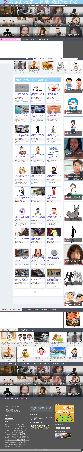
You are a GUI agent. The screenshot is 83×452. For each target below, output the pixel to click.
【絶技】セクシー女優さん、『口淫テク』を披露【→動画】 (54, 115)
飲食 (43, 161)
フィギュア (24, 223)
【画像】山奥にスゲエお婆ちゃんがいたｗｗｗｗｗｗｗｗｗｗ (38, 156)
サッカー (50, 100)
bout (23, 5)
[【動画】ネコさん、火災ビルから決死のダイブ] (22, 170)
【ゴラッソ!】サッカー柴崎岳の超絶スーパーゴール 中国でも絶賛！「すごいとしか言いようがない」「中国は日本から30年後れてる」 (22, 279)
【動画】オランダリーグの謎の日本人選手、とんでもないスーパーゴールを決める (54, 135)
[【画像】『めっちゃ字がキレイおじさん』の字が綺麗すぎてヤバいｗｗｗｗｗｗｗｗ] (38, 211)
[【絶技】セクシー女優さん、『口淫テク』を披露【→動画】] (54, 109)
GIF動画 (32, 141)
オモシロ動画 (17, 100)
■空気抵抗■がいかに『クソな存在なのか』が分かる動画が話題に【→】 (22, 115)
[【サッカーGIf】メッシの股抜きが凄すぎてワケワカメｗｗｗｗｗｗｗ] (54, 232)
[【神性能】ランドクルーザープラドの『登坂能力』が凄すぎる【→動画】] (22, 129)
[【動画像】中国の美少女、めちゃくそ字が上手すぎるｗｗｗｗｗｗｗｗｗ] (54, 211)
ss (20, 5)
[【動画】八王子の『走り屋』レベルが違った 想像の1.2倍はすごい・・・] (38, 88)
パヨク (22, 430)
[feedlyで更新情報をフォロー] (69, 428)
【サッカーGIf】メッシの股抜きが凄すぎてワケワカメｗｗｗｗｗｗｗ (54, 238)
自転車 (24, 121)
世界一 (16, 264)
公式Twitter (33, 418)
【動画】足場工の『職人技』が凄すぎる (38, 176)
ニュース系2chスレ (51, 283)
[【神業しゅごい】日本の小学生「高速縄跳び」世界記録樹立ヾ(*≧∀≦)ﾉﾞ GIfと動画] (54, 273)
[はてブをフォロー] (62, 428)
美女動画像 (10, 442)
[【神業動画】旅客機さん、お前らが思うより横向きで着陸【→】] (22, 88)
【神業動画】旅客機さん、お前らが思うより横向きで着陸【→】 (22, 94)
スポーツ (54, 100)
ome (2, 5)
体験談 (9, 436)
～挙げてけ (19, 446)
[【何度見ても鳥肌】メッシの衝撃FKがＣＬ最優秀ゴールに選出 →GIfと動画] (38, 232)
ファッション (10, 432)
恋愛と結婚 (21, 436)
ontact (37, 5)
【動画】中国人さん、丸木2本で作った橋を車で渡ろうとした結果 (54, 156)
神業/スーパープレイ (18, 101)
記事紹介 (8, 412)
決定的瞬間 (41, 120)
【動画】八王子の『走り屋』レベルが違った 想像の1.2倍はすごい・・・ (38, 94)
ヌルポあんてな (36, 364)
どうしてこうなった (17, 426)
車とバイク (33, 101)
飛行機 (27, 101)
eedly (16, 5)
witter (12, 5)
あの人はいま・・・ (9, 424)
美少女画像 (18, 442)
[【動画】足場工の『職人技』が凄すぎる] (38, 170)
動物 (19, 182)
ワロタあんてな (23, 364)
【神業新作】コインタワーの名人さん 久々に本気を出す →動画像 (22, 259)
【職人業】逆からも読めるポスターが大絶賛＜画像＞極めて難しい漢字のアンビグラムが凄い (38, 259)
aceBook (7, 5)
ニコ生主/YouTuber (18, 223)
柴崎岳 (24, 285)
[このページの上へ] (26, 59)
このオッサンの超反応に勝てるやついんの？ (38, 278)
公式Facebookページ (41, 418)
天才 (52, 223)
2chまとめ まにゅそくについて (38, 417)
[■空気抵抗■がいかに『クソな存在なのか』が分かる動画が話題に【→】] (22, 109)
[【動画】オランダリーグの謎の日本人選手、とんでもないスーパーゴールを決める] (54, 129)
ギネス (48, 285)
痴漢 (47, 182)
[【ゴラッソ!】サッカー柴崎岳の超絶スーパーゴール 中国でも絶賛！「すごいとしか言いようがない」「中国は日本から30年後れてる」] (22, 273)
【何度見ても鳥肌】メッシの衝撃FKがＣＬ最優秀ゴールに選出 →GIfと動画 (38, 238)
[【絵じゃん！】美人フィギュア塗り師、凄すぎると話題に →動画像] (22, 211)
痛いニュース (12, 440)
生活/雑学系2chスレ (10, 410)
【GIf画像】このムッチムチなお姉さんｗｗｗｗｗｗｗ (37, 135)
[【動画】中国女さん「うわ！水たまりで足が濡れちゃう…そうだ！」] (54, 191)
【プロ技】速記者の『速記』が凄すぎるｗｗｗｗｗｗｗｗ (38, 196)
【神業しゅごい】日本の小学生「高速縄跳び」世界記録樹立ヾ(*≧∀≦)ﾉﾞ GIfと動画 (54, 279)
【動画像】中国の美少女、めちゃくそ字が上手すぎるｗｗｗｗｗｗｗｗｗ (54, 218)
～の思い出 (15, 446)
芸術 (41, 223)
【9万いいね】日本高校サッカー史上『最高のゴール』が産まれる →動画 (22, 197)
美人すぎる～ (17, 225)
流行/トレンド (17, 437)
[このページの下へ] (27, 59)
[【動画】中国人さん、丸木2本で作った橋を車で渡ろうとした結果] (54, 150)
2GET (68, 364)
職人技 (32, 183)
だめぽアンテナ (58, 364)
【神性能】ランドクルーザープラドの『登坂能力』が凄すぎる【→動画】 (22, 135)
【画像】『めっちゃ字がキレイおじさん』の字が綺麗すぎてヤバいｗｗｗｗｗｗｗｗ (38, 218)
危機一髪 (21, 182)
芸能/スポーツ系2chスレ (52, 139)
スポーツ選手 (55, 141)
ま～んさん (25, 426)
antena (28, 5)
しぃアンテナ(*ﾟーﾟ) (8, 364)
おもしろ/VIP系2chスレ (20, 98)
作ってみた (17, 224)
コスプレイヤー (10, 430)
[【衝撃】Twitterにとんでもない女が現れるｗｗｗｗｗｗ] (22, 232)
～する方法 (11, 446)
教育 (54, 223)
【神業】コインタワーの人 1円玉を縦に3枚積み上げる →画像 (53, 259)
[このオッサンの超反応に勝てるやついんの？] (38, 273)
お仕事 (32, 182)
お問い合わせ (49, 417)
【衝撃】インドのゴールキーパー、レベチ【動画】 (54, 94)
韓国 (21, 444)
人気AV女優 (49, 120)
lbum (33, 5)
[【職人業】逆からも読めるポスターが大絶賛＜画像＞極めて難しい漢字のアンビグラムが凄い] (38, 253)
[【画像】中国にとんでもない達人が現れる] (54, 170)
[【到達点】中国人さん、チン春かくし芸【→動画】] (22, 150)
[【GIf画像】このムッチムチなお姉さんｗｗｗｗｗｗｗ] (38, 129)
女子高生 (16, 436)
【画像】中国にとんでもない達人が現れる (54, 176)
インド (48, 100)
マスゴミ (25, 432)
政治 (25, 436)
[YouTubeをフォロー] (67, 428)
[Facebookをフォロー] (59, 428)
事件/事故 (8, 434)
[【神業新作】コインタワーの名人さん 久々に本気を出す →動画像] (22, 253)
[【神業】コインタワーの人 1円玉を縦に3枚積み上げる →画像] (54, 253)
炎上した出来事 (24, 437)
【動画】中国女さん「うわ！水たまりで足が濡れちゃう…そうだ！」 (54, 197)
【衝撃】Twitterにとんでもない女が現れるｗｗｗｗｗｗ (22, 237)
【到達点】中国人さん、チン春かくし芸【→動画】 (22, 155)
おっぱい (17, 424)
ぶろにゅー (47, 364)
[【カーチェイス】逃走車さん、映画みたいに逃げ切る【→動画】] (38, 109)
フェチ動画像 (18, 432)
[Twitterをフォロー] (57, 428)
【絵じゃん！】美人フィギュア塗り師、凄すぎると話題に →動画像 (22, 218)
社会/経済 (21, 440)
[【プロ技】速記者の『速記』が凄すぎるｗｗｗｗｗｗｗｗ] (38, 191)
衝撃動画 (24, 101)
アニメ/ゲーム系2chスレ (11, 406)
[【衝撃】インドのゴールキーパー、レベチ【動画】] (54, 88)
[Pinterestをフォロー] (64, 428)
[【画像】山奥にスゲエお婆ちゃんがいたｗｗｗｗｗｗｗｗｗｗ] (38, 150)
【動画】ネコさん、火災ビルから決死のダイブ (22, 176)
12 (21, 179)
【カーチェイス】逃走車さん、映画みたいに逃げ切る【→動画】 (37, 115)
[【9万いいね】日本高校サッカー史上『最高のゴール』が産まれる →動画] (22, 191)
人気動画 (21, 100)
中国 (21, 161)
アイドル (8, 428)
